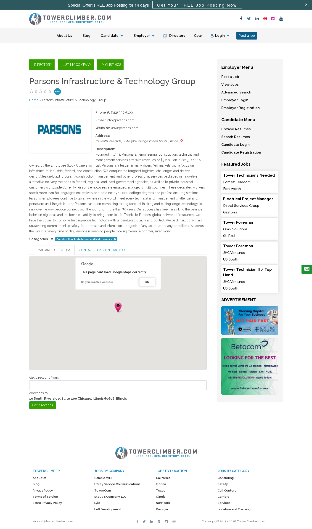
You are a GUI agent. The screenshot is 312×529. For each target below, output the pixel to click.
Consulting (226, 478)
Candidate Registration (241, 152)
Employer (142, 36)
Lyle (97, 503)
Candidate (110, 36)
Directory (177, 36)
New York (163, 503)
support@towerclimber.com (53, 521)
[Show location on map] (181, 140)
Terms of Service (45, 496)
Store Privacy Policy (47, 503)
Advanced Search (236, 92)
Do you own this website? (97, 282)
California (163, 478)
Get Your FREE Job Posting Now (197, 5)
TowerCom (102, 490)
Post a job (246, 36)
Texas (160, 490)
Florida (161, 484)
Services (224, 503)
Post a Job (230, 77)
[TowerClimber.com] (70, 18)
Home (33, 100)
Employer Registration (240, 108)
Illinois (160, 496)
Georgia (162, 509)
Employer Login (234, 100)
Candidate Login (235, 145)
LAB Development (107, 509)
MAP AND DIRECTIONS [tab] (54, 250)
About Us (64, 36)
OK (147, 282)
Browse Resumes (236, 129)
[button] (118, 307)
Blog (86, 36)
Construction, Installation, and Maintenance (84, 239)
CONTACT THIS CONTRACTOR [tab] (102, 250)
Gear (198, 36)
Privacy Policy (43, 490)
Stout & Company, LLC (110, 496)
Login (220, 36)
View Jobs (230, 84)
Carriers (223, 496)
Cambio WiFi (103, 478)
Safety (223, 484)
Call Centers (227, 490)
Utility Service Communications (117, 484)
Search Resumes (235, 137)
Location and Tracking (234, 509)
